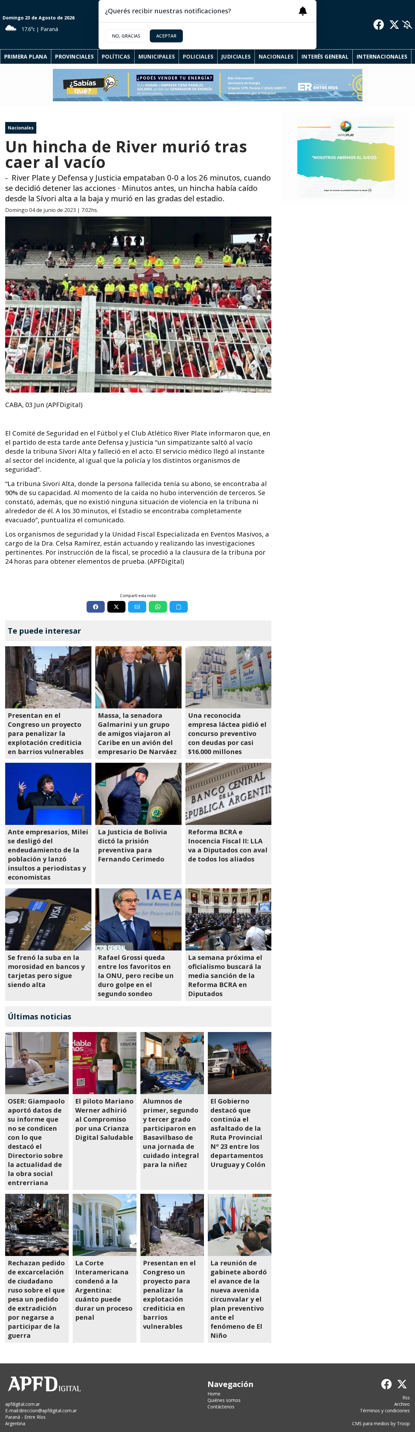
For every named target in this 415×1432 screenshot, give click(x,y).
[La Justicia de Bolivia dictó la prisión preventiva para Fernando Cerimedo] (138, 794)
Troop (403, 1423)
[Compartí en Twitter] (116, 607)
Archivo (402, 1404)
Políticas (116, 56)
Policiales (198, 56)
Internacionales (382, 56)
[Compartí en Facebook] (96, 607)
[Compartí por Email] (137, 607)
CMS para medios (370, 1423)
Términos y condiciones (385, 1410)
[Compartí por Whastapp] (158, 607)
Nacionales (276, 56)
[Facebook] (379, 24)
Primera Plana (25, 56)
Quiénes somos (224, 1400)
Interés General (325, 56)
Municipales (156, 56)
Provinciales (74, 56)
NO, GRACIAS (126, 36)
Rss (406, 1397)
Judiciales (236, 56)
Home (214, 1394)
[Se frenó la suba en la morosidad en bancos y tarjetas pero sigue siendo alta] (48, 919)
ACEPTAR (166, 36)
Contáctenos (221, 1407)
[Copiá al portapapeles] (179, 607)
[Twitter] (394, 24)
